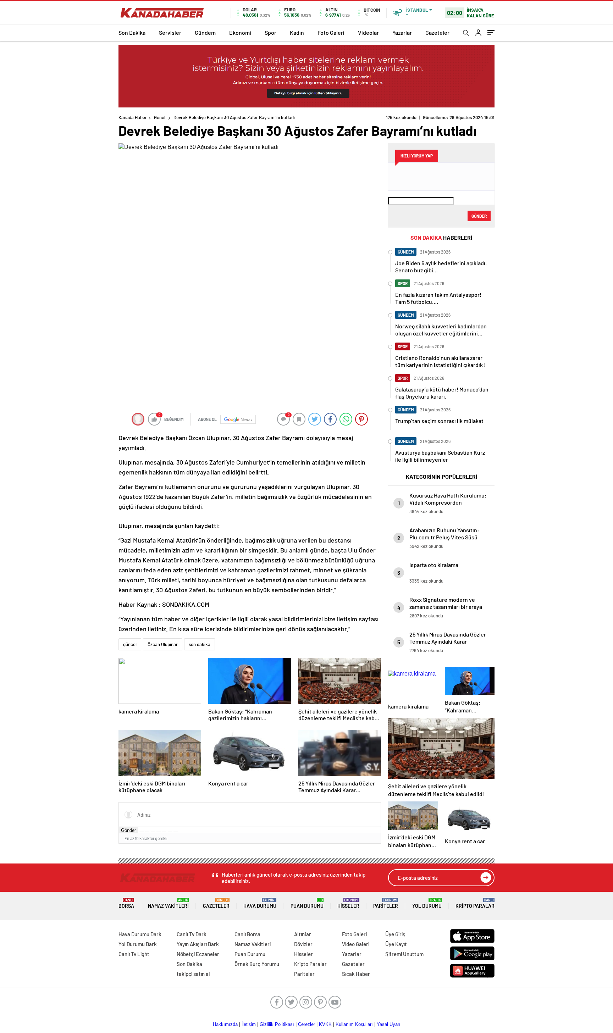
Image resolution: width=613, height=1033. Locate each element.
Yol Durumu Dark (137, 944)
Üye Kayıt (396, 944)
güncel (130, 644)
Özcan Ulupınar (163, 644)
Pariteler (385, 903)
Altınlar (302, 934)
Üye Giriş (395, 934)
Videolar (368, 32)
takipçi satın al (193, 974)
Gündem (205, 32)
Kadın (297, 32)
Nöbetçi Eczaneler (198, 954)
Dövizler (303, 944)
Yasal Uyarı (389, 1024)
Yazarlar (402, 32)
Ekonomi (240, 32)
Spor (270, 32)
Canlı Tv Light (133, 954)
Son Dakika (131, 32)
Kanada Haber (132, 117)
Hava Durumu (259, 903)
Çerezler (306, 1024)
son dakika (199, 644)
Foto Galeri (330, 32)
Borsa (126, 903)
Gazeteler (437, 32)
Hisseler (348, 903)
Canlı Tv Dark (191, 934)
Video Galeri (355, 944)
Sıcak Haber (356, 974)
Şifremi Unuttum (404, 954)
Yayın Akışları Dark (198, 944)
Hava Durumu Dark (139, 934)
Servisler (170, 32)
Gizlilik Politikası (277, 1024)
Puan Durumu (307, 903)
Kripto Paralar (475, 903)
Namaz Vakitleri (168, 903)
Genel (159, 117)
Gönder (128, 830)
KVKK (325, 1024)
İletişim (249, 1024)
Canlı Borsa (247, 934)
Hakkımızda (225, 1024)
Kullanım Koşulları (354, 1024)
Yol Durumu (427, 903)
